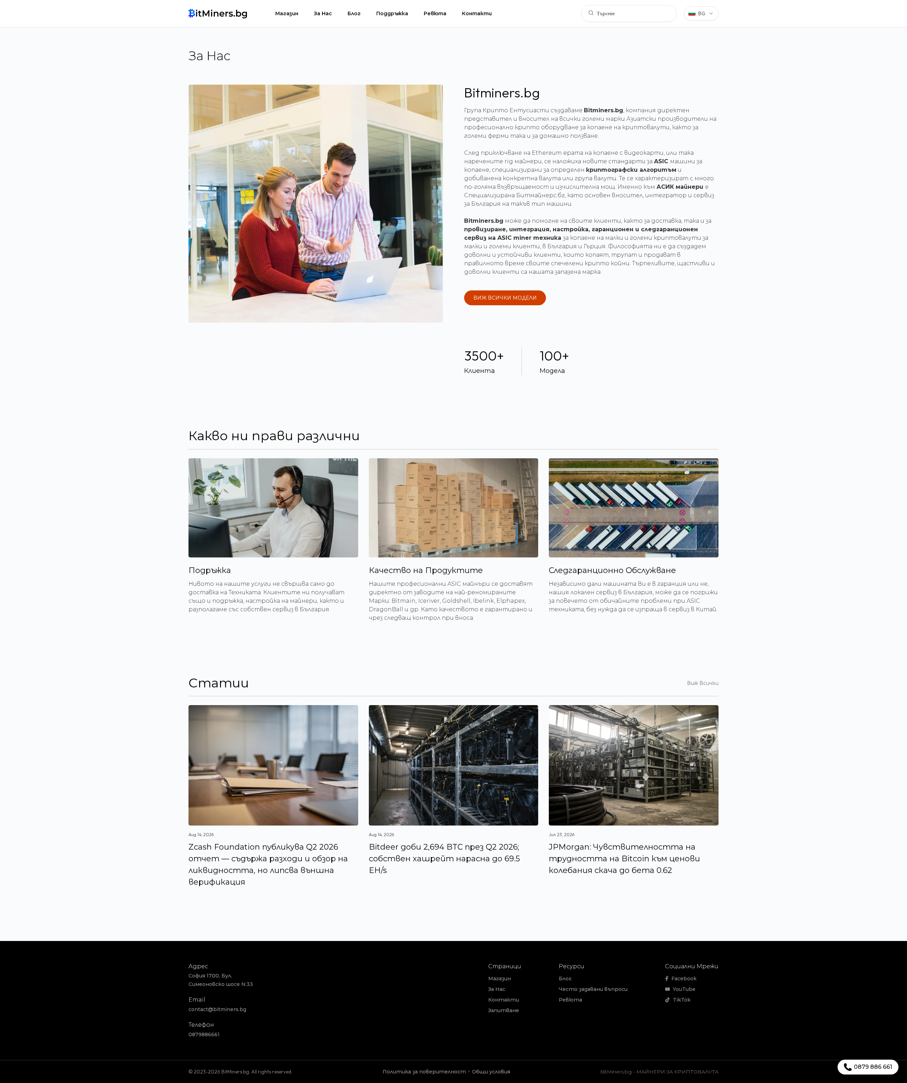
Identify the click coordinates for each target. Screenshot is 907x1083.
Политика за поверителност (424, 1071)
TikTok (682, 1000)
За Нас (323, 13)
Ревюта (435, 13)
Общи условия (491, 1071)
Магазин (286, 13)
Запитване (503, 1010)
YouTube (684, 989)
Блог (354, 13)
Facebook (684, 978)
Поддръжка (392, 13)
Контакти (477, 13)
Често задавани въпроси (593, 989)
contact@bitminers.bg (217, 1009)
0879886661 (204, 1034)
